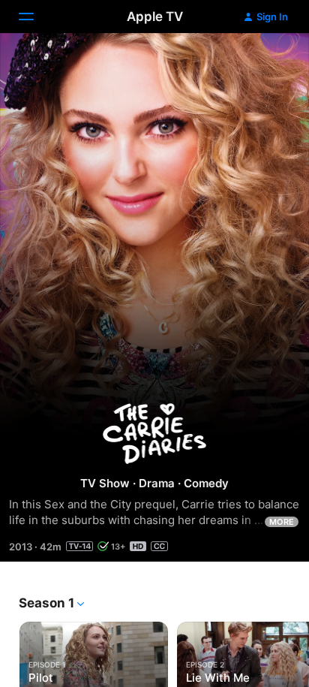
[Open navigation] (35, 16)
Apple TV (155, 16)
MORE (281, 522)
